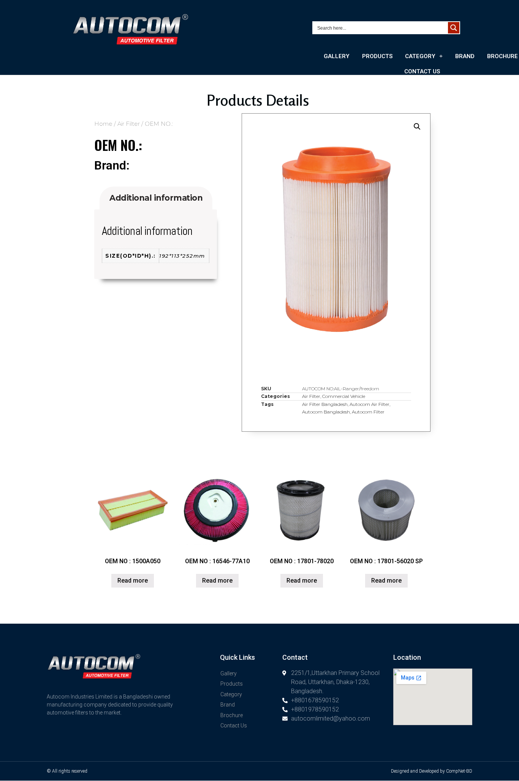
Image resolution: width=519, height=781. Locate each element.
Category (420, 56)
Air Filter (128, 123)
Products (377, 56)
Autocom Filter (368, 412)
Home (103, 123)
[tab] (156, 198)
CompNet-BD (459, 771)
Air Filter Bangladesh (325, 404)
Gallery (337, 56)
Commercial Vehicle (343, 396)
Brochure (231, 715)
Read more (132, 580)
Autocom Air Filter (369, 404)
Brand (465, 56)
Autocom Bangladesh (326, 412)
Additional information (156, 198)
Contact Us (422, 71)
